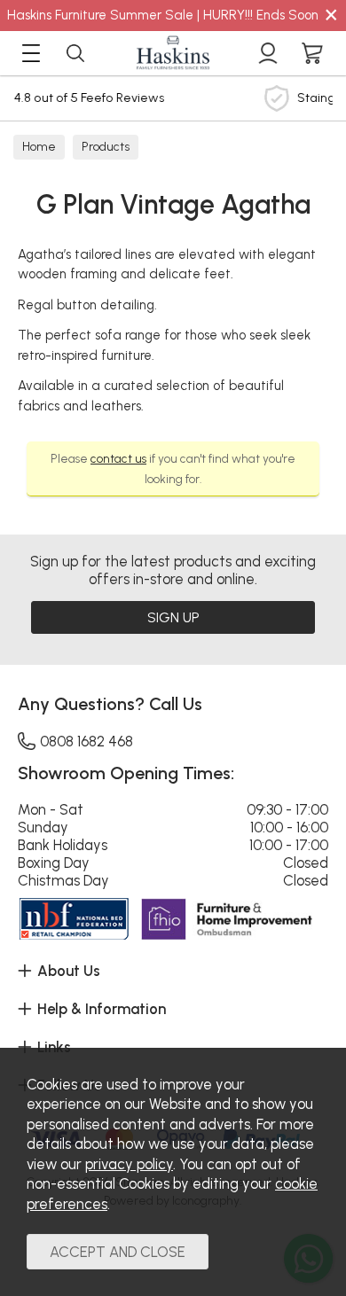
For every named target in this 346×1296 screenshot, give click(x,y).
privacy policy (129, 1164)
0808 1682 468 (86, 741)
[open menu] (31, 53)
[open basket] (312, 53)
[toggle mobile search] (75, 53)
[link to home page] (173, 53)
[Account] (268, 53)
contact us (118, 458)
